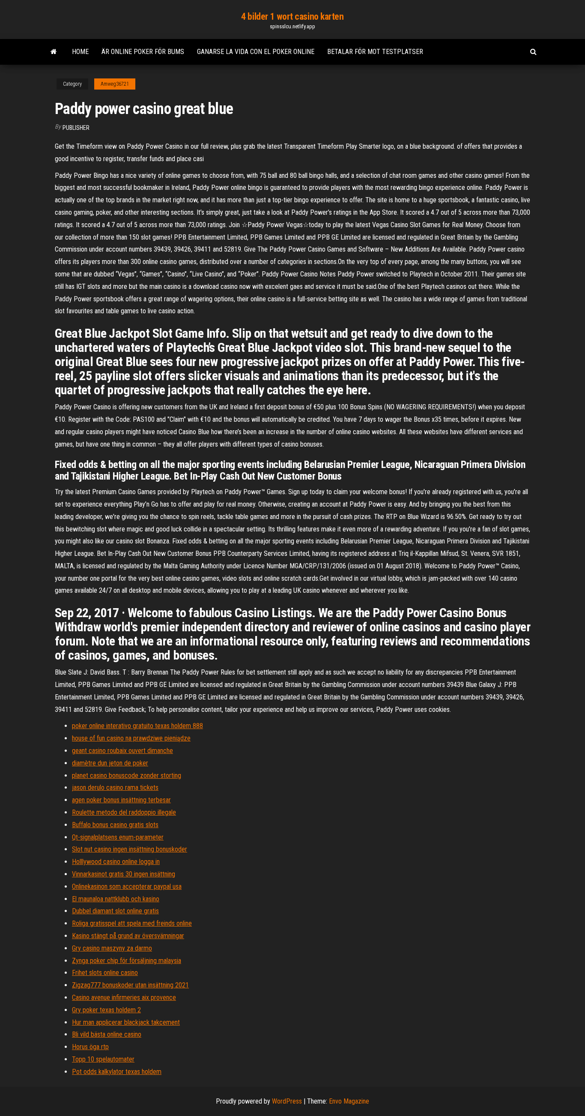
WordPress (287, 1101)
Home (80, 52)
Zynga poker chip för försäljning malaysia (126, 961)
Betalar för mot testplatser (375, 52)
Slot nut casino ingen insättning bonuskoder (129, 849)
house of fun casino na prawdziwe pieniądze (131, 738)
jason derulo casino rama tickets (115, 787)
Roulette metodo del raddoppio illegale (124, 812)
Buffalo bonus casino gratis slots (115, 825)
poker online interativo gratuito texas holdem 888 (137, 726)
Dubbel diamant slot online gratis (115, 911)
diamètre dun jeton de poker (110, 763)
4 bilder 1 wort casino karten (292, 16)
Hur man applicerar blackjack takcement (126, 1022)
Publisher (76, 127)
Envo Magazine (349, 1101)
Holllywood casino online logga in (116, 862)
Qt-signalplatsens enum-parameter (118, 837)
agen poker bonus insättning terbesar (121, 800)
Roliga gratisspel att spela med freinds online (132, 923)
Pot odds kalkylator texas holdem (116, 1072)
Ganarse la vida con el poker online (255, 52)
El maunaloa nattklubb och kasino (115, 899)
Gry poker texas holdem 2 (106, 1010)
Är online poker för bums (142, 52)
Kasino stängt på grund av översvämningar (128, 936)
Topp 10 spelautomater (103, 1059)
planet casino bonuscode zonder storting (126, 775)
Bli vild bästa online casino (106, 1034)
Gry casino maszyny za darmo (112, 948)
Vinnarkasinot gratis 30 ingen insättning (123, 874)
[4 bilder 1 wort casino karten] (54, 52)
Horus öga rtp (90, 1047)
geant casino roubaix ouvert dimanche (122, 751)
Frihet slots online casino (105, 973)
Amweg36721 (115, 84)
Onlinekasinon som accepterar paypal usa (127, 886)
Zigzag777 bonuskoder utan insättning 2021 (130, 985)
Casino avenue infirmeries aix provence (124, 997)
